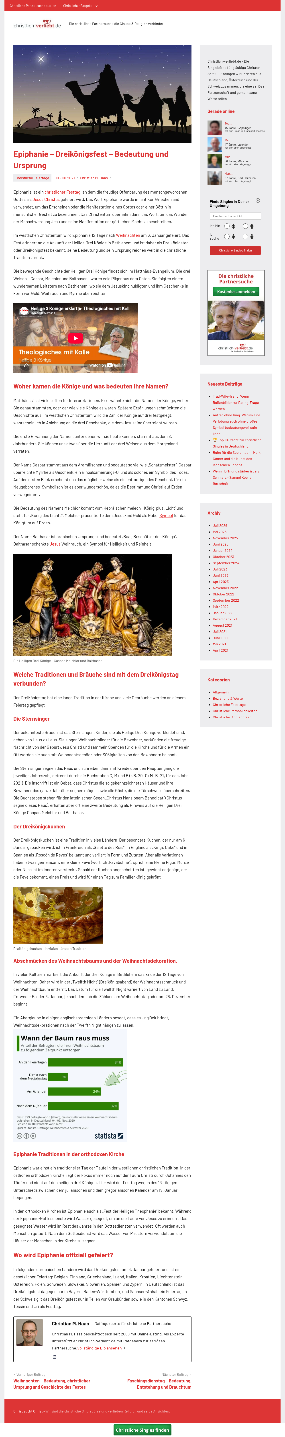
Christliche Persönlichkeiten (235, 711)
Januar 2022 (222, 613)
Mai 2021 (219, 644)
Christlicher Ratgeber (78, 6)
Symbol (166, 515)
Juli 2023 (220, 569)
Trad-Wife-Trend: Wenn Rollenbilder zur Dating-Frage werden (236, 402)
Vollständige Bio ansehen (99, 1347)
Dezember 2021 (225, 619)
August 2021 (222, 625)
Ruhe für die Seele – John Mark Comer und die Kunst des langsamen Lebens (237, 458)
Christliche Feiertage (32, 178)
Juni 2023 (220, 575)
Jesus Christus (46, 199)
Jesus (55, 543)
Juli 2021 (220, 631)
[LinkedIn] (54, 1356)
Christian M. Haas (94, 178)
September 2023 (226, 563)
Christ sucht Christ (28, 1411)
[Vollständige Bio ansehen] (124, 1348)
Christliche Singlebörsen (232, 717)
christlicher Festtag (62, 191)
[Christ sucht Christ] (236, 354)
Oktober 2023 (223, 556)
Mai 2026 (219, 531)
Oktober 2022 (223, 594)
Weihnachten (128, 235)
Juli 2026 (220, 525)
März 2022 (221, 606)
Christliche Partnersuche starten (33, 6)
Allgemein (221, 692)
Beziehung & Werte (228, 698)
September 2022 (226, 600)
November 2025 (225, 538)
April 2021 (220, 650)
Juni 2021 (220, 638)
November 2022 (225, 588)
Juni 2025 (220, 544)
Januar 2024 (222, 550)
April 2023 (221, 581)
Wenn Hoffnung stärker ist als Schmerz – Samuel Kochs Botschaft (236, 477)
